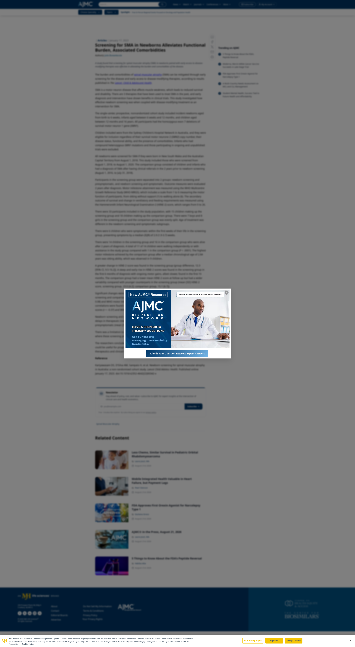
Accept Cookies (294, 640)
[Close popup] (227, 293)
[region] (177, 641)
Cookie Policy (28, 644)
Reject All (274, 640)
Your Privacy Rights (253, 640)
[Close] (351, 640)
